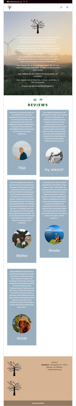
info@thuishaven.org (54, 369)
